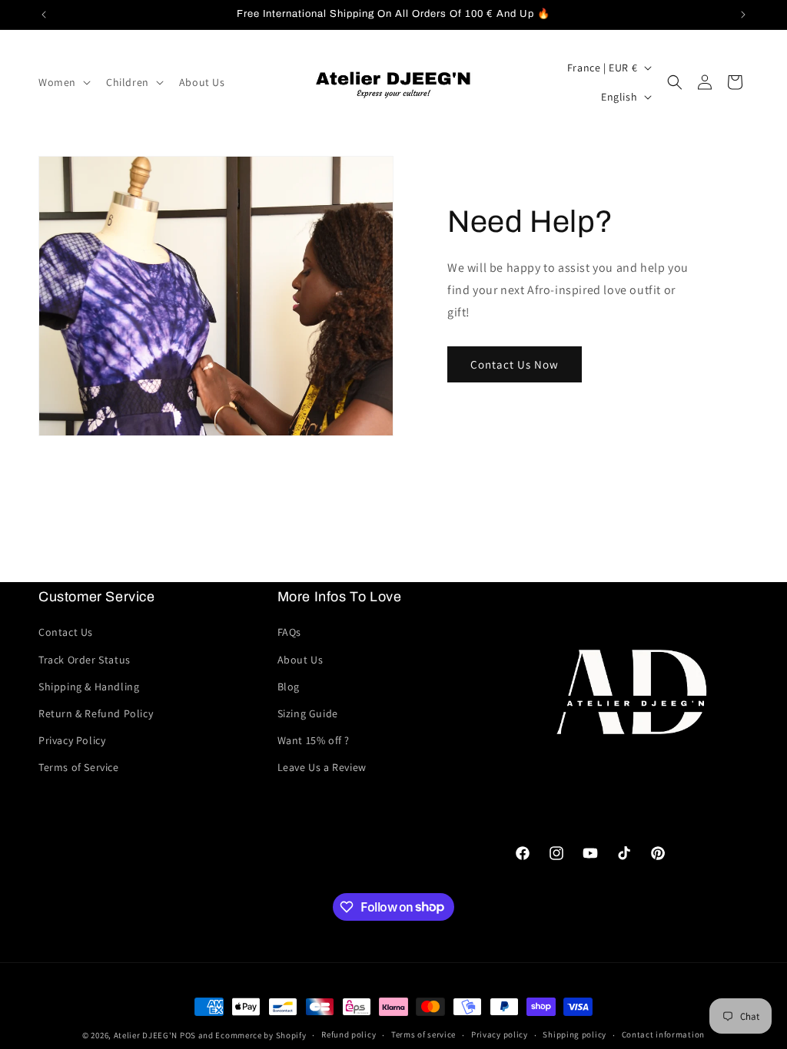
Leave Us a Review (322, 767)
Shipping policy (574, 1034)
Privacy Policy (71, 740)
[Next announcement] (743, 14)
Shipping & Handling (88, 686)
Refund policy (348, 1034)
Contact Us (65, 632)
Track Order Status (84, 660)
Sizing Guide (307, 713)
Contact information (663, 1034)
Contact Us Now (514, 364)
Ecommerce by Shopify (260, 1035)
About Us (300, 660)
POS (188, 1035)
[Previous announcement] (44, 14)
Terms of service (423, 1034)
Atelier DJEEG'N (146, 1035)
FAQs (289, 632)
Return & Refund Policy (95, 713)
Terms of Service (78, 767)
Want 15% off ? (313, 740)
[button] (63, 82)
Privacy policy (499, 1034)
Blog (288, 686)
